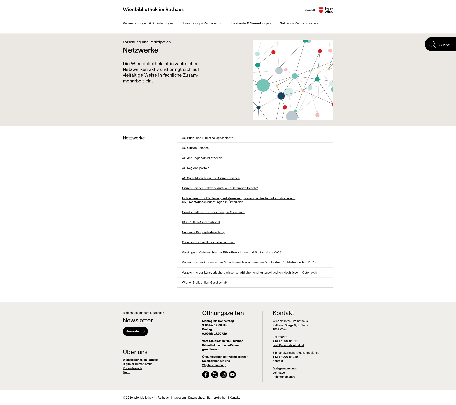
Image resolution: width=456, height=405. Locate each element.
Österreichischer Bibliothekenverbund (208, 242)
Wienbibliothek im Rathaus (153, 9)
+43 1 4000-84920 (285, 357)
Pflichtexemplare (284, 377)
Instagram (223, 374)
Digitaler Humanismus (137, 364)
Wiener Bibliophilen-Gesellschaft (204, 282)
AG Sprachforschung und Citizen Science (211, 178)
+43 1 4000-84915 (285, 341)
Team (126, 372)
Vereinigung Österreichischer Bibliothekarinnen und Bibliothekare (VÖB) (232, 252)
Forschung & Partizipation (203, 23)
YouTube (232, 374)
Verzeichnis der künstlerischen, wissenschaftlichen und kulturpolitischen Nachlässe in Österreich (249, 272)
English (310, 9)
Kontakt (278, 361)
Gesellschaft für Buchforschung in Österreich (213, 212)
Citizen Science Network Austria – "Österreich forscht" (220, 188)
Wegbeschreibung (214, 365)
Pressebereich (132, 368)
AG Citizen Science (195, 148)
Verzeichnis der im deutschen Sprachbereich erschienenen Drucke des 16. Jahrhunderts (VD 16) (249, 262)
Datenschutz (196, 397)
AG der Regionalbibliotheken (202, 158)
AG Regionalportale (195, 168)
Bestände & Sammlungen (251, 23)
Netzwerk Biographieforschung (203, 232)
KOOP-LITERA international (201, 222)
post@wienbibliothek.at (288, 345)
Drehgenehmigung (285, 368)
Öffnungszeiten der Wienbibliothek (225, 357)
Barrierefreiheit (217, 397)
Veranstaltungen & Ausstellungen (148, 23)
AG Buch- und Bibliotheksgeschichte (207, 138)
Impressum (178, 397)
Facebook (205, 374)
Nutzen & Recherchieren (299, 23)
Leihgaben (280, 373)
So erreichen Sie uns (216, 361)
